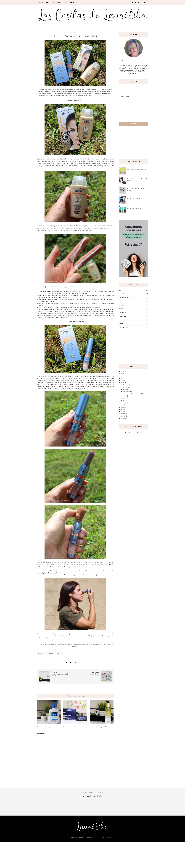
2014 (122, 416)
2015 (122, 414)
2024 (122, 374)
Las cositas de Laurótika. (95, 838)
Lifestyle (60, 2)
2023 (122, 376)
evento (121, 301)
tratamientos (123, 327)
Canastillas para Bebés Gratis (136, 169)
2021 (122, 380)
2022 (122, 378)
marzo (125, 398)
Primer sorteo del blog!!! (134, 198)
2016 (122, 411)
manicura (122, 309)
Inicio (41, 2)
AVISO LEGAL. (111, 838)
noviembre (126, 387)
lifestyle (121, 305)
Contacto (73, 2)
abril (124, 396)
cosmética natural (125, 297)
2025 (122, 371)
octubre (125, 389)
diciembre (126, 385)
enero (124, 403)
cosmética (75, 33)
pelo (120, 320)
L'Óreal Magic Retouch (134, 208)
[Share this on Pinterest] (75, 662)
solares (58, 653)
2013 (122, 418)
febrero (125, 400)
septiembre (126, 391)
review (50, 653)
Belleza (49, 2)
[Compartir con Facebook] (66, 662)
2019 (122, 405)
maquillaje (122, 312)
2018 (122, 407)
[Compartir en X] (70, 662)
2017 (122, 409)
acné (120, 290)
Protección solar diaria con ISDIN (132, 394)
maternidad (122, 316)
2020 (122, 383)
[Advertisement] (125, 142)
